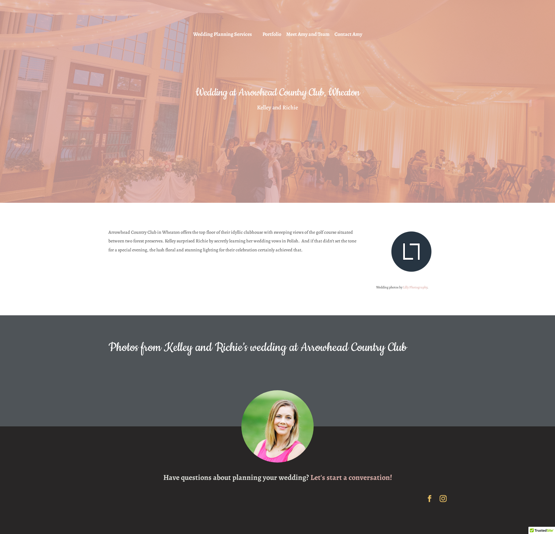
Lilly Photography (415, 287)
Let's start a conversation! (351, 477)
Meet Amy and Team (308, 35)
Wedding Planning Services (222, 35)
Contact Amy (348, 35)
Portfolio (271, 35)
